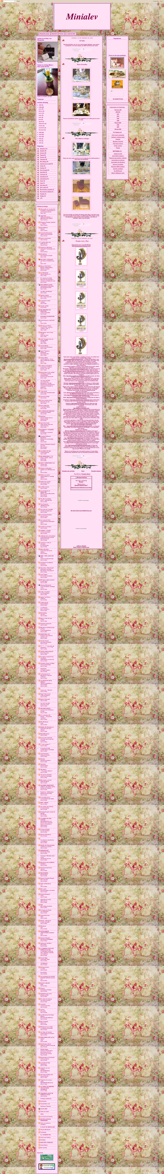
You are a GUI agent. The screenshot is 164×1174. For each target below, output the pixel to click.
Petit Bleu (43, 1140)
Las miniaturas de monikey (47, 976)
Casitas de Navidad (45, 312)
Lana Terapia (43, 574)
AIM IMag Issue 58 (44, 505)
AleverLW (54, 33)
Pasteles (42, 193)
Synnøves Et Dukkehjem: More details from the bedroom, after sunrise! (46, 1052)
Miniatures (43, 926)
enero (40, 109)
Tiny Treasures (44, 504)
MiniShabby (43, 613)
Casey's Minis (44, 357)
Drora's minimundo (45, 238)
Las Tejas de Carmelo (46, 1032)
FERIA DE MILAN (44, 781)
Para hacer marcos (118, 143)
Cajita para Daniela (45, 755)
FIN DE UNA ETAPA (45, 852)
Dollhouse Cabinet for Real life (47, 1045)
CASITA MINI (43, 1109)
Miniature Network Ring (81, 485)
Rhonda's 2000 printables (118, 166)
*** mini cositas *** (45, 744)
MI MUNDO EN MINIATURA (47, 316)
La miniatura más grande (46, 1028)
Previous (77, 487)
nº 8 (41, 885)
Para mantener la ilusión (46, 255)
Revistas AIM (118, 110)
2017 (40, 143)
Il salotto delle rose (45, 242)
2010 (40, 134)
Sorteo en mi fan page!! (46, 776)
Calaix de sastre (44, 1111)
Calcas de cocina (44, 704)
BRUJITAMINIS (44, 873)
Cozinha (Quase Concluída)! (47, 749)
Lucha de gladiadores (45, 630)
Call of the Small (44, 423)
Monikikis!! (43, 863)
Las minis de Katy (45, 380)
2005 (118, 127)
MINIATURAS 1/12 (45, 634)
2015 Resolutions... (45, 593)
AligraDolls (43, 668)
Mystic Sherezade (45, 699)
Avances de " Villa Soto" (46, 690)
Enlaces (42, 988)
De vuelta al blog (44, 545)
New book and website (45, 642)
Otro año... (42, 614)
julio (40, 119)
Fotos (41, 183)
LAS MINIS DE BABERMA (47, 1086)
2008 (40, 107)
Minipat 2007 (118, 122)
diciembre (41, 130)
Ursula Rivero (44, 1145)
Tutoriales (42, 159)
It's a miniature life (45, 715)
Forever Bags (43, 958)
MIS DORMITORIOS (45, 1070)
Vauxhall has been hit (45, 858)
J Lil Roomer (43, 607)
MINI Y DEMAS (44, 802)
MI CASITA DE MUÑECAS (46, 1017)
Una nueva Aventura (45, 1000)
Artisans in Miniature (46, 468)
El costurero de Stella (46, 278)
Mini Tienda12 (44, 1021)
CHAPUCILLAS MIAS (45, 412)
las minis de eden (45, 703)
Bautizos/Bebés (44, 603)
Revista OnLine (44, 765)
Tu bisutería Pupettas (46, 514)
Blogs (41, 984)
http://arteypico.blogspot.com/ (81, 408)
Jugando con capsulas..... (46, 846)
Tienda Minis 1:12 (45, 1103)
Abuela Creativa (44, 295)
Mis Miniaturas (44, 722)
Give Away (43, 185)
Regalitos (42, 148)
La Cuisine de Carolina (46, 1116)
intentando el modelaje (45, 989)
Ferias (41, 181)
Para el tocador (82, 64)
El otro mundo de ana (46, 400)
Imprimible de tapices (118, 156)
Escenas (42, 153)
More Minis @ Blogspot (46, 259)
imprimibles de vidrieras (117, 160)
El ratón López (43, 581)
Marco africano (44, 879)
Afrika (42, 1114)
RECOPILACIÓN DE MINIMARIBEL (45, 1120)
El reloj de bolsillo (44, 808)
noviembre (42, 127)
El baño (82, 40)
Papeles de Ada (118, 153)
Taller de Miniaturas (45, 883)
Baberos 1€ (43, 1023)
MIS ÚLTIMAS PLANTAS (46, 906)
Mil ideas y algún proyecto (47, 580)
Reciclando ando (44, 353)
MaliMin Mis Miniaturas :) (47, 727)
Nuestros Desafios (45, 938)
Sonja (41, 723)
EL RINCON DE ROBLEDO (47, 411)
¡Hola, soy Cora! (44, 335)
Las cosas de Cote (45, 520)
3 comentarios (88, 123)
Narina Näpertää (44, 405)
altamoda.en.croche (45, 899)
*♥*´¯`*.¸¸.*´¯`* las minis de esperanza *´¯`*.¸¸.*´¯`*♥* (47, 647)
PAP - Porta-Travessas (46, 296)
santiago (42, 302)
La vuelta (42, 968)
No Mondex (43, 1101)
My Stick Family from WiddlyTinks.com (81, 510)
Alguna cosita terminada (46, 234)
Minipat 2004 (118, 129)
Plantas (42, 155)
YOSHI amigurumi (44, 452)
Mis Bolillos (43, 254)
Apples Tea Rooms (45, 597)
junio (40, 117)
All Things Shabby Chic (46, 1074)
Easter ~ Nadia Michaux (46, 500)
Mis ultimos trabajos (82, 138)
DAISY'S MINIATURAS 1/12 (47, 463)
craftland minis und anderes (47, 536)
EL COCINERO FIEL (45, 1134)
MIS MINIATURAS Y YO (46, 456)
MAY (41, 905)
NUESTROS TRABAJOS (46, 1142)
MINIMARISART (44, 850)
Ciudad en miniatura (45, 526)
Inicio (82, 471)
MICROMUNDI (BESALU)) (46, 1082)
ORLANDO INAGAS (45, 708)
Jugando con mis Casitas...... (45, 1068)
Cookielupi (43, 1132)
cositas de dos (44, 602)
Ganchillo (42, 172)
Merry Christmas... (45, 609)
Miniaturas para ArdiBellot (47, 862)
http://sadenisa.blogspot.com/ (79, 403)
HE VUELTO (43, 814)
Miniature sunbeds (44, 269)
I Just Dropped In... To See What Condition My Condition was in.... (47, 360)
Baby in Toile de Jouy (46, 618)
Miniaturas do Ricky (45, 325)
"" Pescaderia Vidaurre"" (46, 771)
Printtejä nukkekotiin (45, 1098)
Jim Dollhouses (118, 171)
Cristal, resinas (118, 145)
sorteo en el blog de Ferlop (46, 558)
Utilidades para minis (46, 993)
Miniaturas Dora (44, 967)
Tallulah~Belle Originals (46, 651)
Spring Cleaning (44, 1076)
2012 (40, 138)
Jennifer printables (118, 168)
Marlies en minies (45, 475)
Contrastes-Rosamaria (46, 233)
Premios (61, 33)
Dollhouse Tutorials (45, 1106)
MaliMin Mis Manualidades (47, 845)
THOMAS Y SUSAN (45, 530)
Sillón (41, 916)
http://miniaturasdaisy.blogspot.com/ (73, 359)
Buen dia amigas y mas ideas (47, 890)
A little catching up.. (45, 695)
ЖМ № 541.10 (43, 901)
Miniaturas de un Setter (46, 1027)
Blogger (81, 482)
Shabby (42, 196)
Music (75, 547)
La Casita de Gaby (45, 1062)
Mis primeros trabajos (46, 191)
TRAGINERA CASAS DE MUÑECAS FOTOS (46, 1094)
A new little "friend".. (45, 407)
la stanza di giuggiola (46, 365)
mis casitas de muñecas (46, 806)
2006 (118, 125)
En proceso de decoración (46, 376)
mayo (40, 115)
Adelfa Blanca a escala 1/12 (47, 659)
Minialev (82, 16)
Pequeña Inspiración (45, 623)
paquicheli (43, 215)
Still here (42, 869)
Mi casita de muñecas (46, 999)
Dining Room (43, 1064)
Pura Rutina (43, 972)
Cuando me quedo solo (46, 510)
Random (83, 487)
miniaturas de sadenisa (46, 562)
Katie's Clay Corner (45, 694)
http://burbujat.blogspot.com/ (76, 383)
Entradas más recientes (68, 471)
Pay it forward (43, 170)
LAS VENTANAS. (44, 911)
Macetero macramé (118, 141)
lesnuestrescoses (45, 915)
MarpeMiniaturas (44, 733)
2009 (40, 132)
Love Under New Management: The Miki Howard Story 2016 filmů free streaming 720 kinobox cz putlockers (47, 384)
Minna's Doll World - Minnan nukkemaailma (46, 267)
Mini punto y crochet (45, 780)
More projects (43, 447)
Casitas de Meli (44, 306)
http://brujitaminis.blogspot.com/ (76, 371)
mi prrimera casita (45, 300)
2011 (40, 136)
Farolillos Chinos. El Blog (47, 663)
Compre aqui (43, 464)
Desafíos (42, 150)
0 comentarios (88, 49)
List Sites (88, 487)
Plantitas (118, 139)
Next (72, 487)
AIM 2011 (118, 112)
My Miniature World (45, 1044)
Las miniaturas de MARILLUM (45, 491)
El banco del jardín (44, 922)
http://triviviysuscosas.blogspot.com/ (76, 441)
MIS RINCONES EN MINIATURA (45, 310)
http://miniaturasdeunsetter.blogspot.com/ (78, 395)
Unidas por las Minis (45, 943)
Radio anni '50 (43, 243)
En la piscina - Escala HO (46, 432)
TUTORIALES (44, 963)
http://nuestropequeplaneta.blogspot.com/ (79, 445)
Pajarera (42, 229)
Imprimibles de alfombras (118, 162)
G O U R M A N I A (45, 797)
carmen (42, 1009)
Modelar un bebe (44, 995)
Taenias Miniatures (45, 1129)
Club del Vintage (44, 396)
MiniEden (43, 416)
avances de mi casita (45, 163)
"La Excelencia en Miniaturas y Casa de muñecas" (46, 675)
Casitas (42, 619)
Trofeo (42, 895)
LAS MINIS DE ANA (45, 451)
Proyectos (42, 174)
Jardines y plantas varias (118, 137)
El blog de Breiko (45, 829)
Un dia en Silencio (44, 1058)
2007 (40, 105)
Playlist (79, 547)
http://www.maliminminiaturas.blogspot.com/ (79, 426)
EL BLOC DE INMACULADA (47, 1127)
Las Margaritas (44, 272)
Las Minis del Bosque (46, 291)
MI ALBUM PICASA (118, 99)
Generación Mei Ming (45, 664)
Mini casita (43, 889)
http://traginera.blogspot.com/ (75, 438)
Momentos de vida (44, 401)
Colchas (42, 168)
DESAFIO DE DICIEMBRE (46, 939)
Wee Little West (44, 549)
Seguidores (43, 176)
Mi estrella (43, 1011)
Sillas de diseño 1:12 (45, 274)
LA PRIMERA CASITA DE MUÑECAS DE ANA (47, 949)
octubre (41, 125)
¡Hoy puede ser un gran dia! (47, 209)
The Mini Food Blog (45, 499)
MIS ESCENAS (44, 874)
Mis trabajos (43, 161)
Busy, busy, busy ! (44, 652)
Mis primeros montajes (46, 189)
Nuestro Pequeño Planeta (47, 878)
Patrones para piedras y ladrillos (118, 158)
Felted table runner (45, 959)
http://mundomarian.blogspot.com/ (81, 246)
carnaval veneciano (45, 1005)
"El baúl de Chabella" (46, 774)
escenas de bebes (44, 830)
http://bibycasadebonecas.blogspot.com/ (77, 376)
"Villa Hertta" (43, 391)
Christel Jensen (44, 641)
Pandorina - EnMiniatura (46, 792)
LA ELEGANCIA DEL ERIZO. (47, 798)
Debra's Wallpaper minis (117, 173)
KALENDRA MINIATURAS (47, 785)
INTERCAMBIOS (44, 931)
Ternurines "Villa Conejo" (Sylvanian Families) (47, 568)
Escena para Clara (45, 483)
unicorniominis (44, 753)
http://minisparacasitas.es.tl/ (77, 431)
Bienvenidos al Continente (47, 1057)
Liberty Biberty (44, 345)
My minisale (43, 1147)
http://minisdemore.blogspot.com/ (78, 388)
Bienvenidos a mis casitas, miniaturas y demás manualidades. (47, 374)
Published (42, 598)
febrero (41, 111)
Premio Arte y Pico (82, 241)
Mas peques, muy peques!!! (47, 570)
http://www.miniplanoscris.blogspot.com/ (81, 399)
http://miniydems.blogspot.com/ (75, 392)
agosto (41, 121)
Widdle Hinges (44, 1049)
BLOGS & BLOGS (45, 983)
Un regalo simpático (45, 670)
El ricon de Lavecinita (46, 737)
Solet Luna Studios (45, 1137)
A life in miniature (45, 591)
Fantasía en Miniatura (46, 247)
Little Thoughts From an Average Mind (46, 339)
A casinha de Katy (45, 748)
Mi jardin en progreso (45, 760)
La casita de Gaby (70, 33)
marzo (40, 113)
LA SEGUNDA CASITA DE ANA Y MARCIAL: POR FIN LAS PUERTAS (46, 953)
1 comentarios (88, 224)
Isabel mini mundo (45, 481)
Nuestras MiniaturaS (45, 585)
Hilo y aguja (43, 187)
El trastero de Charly (45, 910)
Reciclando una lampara (46, 576)
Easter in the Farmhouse (46, 347)
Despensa (42, 564)
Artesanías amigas (44, 33)
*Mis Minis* (43, 769)
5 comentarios (88, 456)
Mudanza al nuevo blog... (46, 793)
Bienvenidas (43, 944)
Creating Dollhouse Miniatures (45, 437)
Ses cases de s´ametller (46, 509)
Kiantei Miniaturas (45, 894)
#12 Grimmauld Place (46, 867)
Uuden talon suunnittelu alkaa (47, 392)
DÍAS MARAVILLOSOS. (46, 284)
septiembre (42, 123)
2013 (40, 140)
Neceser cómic (44, 516)
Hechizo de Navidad (45, 532)
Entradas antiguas (96, 471)
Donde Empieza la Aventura (47, 1033)
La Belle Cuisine (44, 487)
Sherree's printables (118, 164)
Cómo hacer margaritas (118, 135)
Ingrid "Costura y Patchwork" (45, 351)
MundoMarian (44, 227)
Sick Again (43, 342)
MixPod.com (85, 547)
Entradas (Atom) (86, 474)
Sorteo (42, 166)
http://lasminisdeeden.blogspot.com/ (76, 397)
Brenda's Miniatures (45, 834)
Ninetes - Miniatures (45, 920)
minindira (43, 1004)
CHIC (41, 1040)
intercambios (43, 178)
